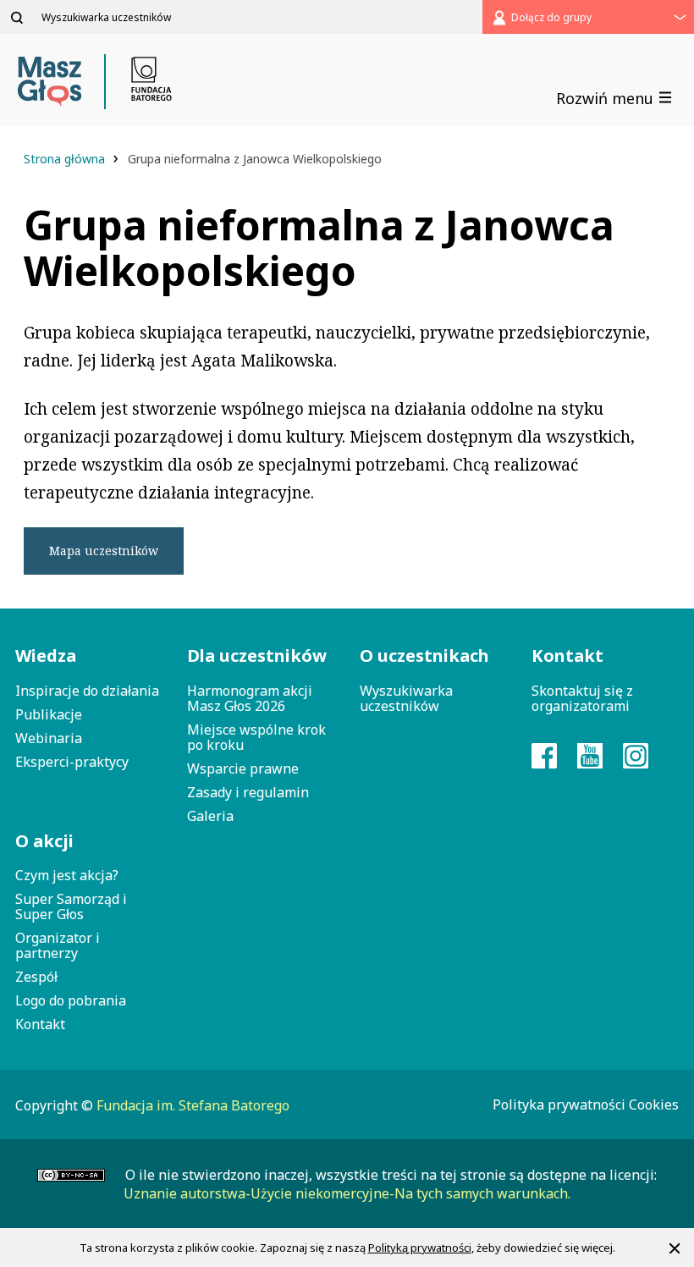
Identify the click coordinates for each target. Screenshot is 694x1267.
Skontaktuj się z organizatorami (582, 698)
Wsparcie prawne (243, 768)
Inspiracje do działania (87, 690)
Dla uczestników (257, 655)
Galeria (210, 816)
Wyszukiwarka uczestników (406, 698)
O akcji (44, 840)
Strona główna (66, 159)
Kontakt (40, 1024)
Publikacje (48, 714)
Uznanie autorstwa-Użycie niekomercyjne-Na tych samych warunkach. (347, 1193)
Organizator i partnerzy (57, 945)
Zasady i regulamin (248, 792)
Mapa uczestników (103, 551)
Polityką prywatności (419, 1247)
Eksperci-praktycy (72, 761)
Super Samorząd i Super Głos (71, 906)
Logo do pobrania (70, 1000)
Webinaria (48, 738)
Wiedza (45, 655)
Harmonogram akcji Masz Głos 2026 (249, 698)
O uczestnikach (424, 655)
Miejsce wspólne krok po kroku (256, 737)
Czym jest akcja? (66, 875)
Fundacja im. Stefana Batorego (192, 1105)
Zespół (36, 976)
